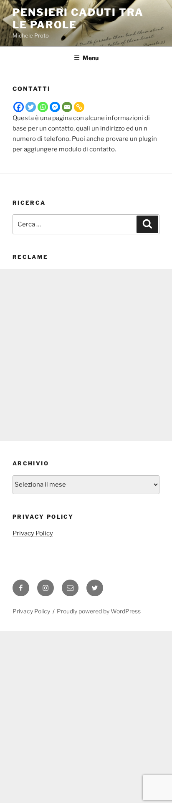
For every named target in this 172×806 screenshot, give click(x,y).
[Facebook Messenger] (55, 107)
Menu (91, 57)
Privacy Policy (33, 533)
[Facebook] (18, 107)
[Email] (67, 107)
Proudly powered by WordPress (99, 611)
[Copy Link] (79, 107)
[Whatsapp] (43, 107)
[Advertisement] (86, 355)
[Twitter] (30, 107)
